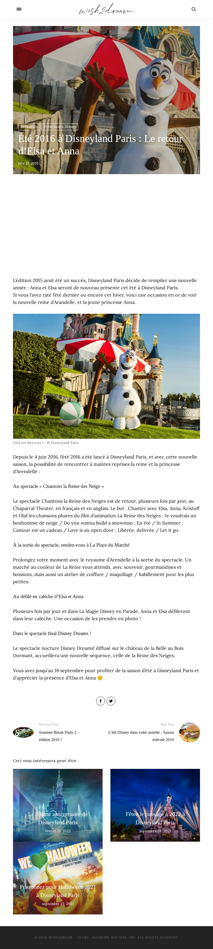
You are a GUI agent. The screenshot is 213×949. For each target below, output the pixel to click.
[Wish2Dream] (106, 9)
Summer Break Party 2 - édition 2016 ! (59, 732)
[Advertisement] (106, 232)
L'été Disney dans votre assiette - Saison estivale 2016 (141, 732)
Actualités (29, 127)
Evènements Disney (60, 127)
